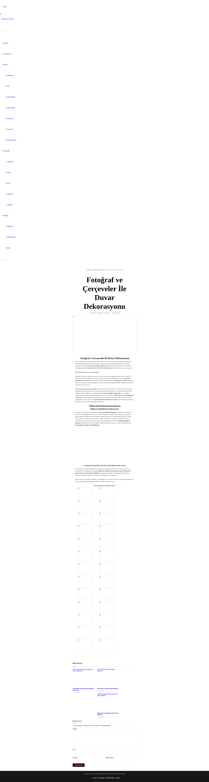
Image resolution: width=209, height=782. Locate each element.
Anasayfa (5, 43)
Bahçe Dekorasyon (11, 140)
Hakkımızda (10, 226)
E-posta (75, 757)
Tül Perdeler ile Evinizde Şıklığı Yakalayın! (107, 688)
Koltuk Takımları (11, 97)
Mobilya (5, 64)
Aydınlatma (9, 204)
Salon (8, 86)
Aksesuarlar (10, 194)
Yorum (75, 729)
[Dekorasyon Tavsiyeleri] (7, 18)
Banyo (8, 183)
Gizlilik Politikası (11, 237)
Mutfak (8, 172)
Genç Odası (10, 129)
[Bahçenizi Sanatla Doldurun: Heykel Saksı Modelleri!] (108, 702)
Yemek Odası (10, 75)
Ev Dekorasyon (7, 53)
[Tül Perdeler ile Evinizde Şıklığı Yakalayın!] (108, 678)
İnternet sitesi (109, 757)
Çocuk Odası (10, 161)
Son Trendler (6, 150)
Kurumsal (5, 215)
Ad (74, 749)
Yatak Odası (10, 118)
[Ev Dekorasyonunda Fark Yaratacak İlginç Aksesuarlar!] (84, 678)
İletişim (8, 247)
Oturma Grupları (11, 107)
